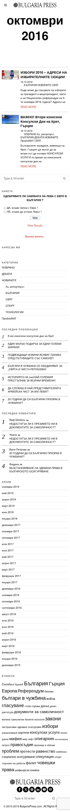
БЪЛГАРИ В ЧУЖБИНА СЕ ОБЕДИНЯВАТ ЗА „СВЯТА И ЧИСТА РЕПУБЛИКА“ (35, 367)
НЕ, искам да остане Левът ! (24, 211)
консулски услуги (45, 732)
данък (45, 706)
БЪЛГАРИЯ (30, 85)
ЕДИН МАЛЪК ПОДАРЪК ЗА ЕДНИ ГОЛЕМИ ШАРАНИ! (34, 345)
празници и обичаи (44, 745)
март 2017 (8, 569)
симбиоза (61, 751)
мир (24, 739)
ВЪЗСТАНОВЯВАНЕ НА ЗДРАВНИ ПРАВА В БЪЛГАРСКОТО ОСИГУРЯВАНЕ (35, 469)
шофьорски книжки (27, 770)
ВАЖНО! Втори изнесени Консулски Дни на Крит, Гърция (41, 121)
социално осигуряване (18, 756)
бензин (48, 691)
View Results (35, 225)
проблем (10, 751)
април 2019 (9, 499)
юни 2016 (8, 627)
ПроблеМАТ (27, 140)
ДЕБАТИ (39, 137)
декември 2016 (11, 588)
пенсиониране (61, 739)
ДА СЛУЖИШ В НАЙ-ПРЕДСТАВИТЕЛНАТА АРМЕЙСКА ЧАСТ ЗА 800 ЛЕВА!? (34, 389)
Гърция (57, 683)
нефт (31, 739)
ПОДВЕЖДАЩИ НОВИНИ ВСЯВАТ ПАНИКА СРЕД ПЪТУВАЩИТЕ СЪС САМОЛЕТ (34, 356)
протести (27, 751)
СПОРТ (10, 305)
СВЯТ (55, 85)
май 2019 (7, 493)
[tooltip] (19, 789)
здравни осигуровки (29, 727)
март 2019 (8, 506)
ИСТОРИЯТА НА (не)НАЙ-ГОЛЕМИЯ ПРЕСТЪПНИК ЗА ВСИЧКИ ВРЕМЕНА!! (32, 378)
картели (23, 732)
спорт (58, 757)
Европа (9, 690)
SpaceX (19, 684)
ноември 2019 (10, 486)
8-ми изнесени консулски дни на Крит (31, 335)
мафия (15, 738)
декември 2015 (11, 665)
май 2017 (7, 557)
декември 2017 (11, 525)
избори (50, 725)
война (50, 698)
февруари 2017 (11, 576)
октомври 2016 (11, 601)
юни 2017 (8, 550)
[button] (64, 178)
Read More (28, 107)
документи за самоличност (39, 711)
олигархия (44, 738)
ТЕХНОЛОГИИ (15, 312)
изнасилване (10, 732)
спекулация (45, 756)
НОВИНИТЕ (44, 85)
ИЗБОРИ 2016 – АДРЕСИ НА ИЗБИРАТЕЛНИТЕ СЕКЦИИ (44, 74)
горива (36, 706)
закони (53, 718)
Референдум (31, 691)
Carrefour (8, 684)
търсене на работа (13, 763)
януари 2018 (9, 518)
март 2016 (8, 646)
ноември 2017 (10, 531)
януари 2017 (9, 582)
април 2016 (9, 639)
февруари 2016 (11, 652)
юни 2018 (8, 512)
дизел (53, 706)
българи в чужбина (24, 697)
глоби (28, 706)
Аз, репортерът (45, 134)
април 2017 (9, 563)
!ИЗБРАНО (30, 134)
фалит (31, 762)
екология (39, 719)
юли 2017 (8, 544)
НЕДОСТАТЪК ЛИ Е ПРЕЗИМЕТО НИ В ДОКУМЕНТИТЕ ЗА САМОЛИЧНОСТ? (33, 425)
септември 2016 (12, 607)
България (36, 683)
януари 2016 (9, 658)
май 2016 (7, 633)
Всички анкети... (35, 236)
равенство (45, 751)
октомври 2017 (11, 537)
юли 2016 (8, 620)
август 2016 (9, 614)
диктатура (7, 712)
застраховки (9, 727)
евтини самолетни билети (18, 719)
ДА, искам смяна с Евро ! (22, 207)
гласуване (13, 705)
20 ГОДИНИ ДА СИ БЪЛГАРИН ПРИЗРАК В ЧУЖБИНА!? (34, 400)
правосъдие (21, 744)
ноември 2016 (10, 595)
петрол (6, 745)
